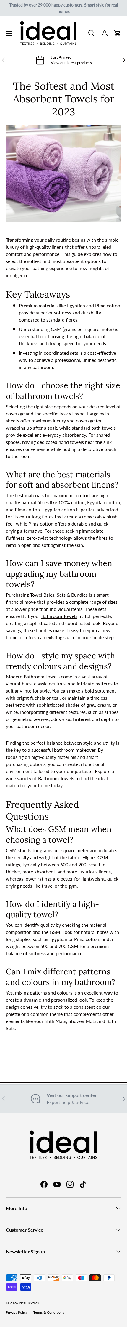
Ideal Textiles (29, 1303)
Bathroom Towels (59, 616)
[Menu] (9, 33)
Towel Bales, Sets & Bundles (59, 594)
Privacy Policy (16, 1312)
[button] (117, 33)
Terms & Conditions (48, 1312)
